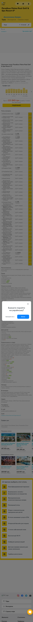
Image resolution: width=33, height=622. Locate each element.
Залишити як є (10, 317)
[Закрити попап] (28, 304)
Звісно (23, 317)
